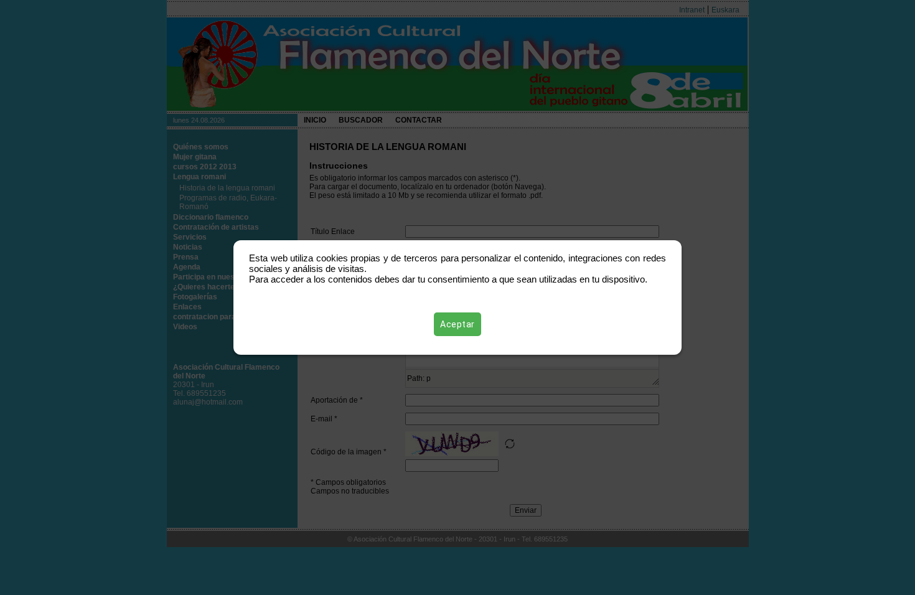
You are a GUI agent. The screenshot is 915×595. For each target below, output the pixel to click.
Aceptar (457, 324)
